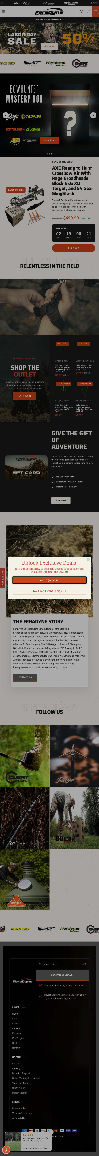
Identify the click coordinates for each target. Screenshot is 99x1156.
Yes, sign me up (49, 580)
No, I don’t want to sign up (49, 591)
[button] (6, 1150)
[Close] (88, 559)
